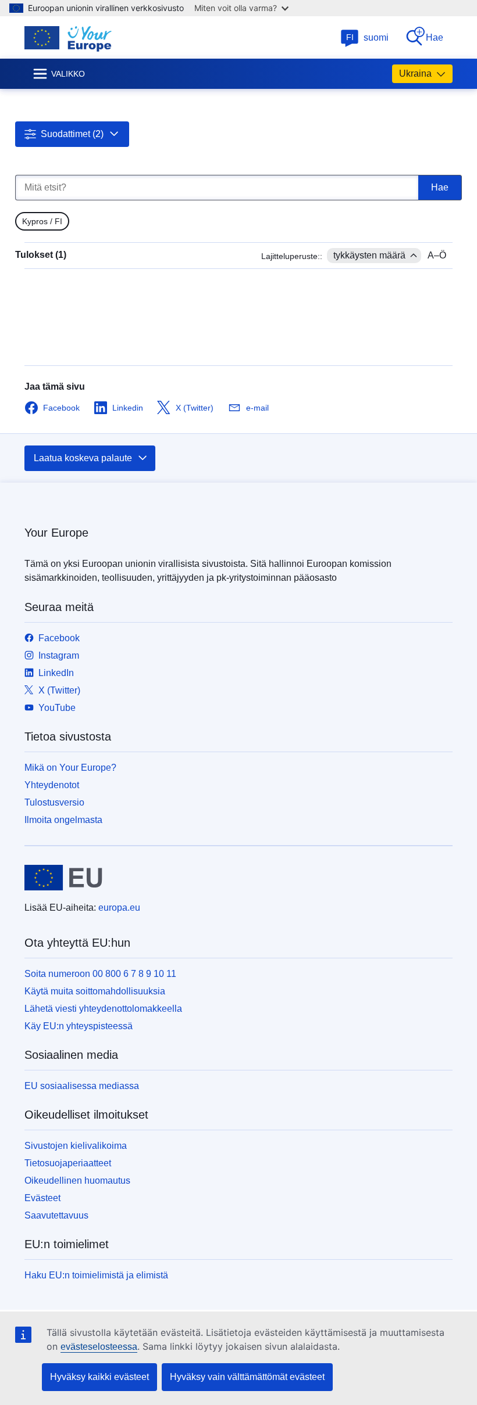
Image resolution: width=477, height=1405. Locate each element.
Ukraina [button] (415, 73)
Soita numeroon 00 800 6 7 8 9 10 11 (100, 974)
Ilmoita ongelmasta (63, 820)
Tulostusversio (54, 802)
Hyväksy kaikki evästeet (99, 1377)
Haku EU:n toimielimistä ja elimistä (96, 1275)
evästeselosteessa (98, 1347)
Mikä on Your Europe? (70, 767)
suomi (367, 37)
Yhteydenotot (51, 785)
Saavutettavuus (56, 1215)
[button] (72, 134)
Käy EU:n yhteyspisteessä (78, 1026)
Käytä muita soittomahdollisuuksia (94, 991)
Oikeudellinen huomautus (77, 1180)
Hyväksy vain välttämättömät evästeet (247, 1377)
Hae (434, 37)
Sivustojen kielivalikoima (75, 1146)
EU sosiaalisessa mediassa (81, 1086)
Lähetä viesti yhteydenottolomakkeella (103, 1009)
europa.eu (119, 907)
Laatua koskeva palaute (83, 458)
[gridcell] (42, 221)
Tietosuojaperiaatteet (67, 1163)
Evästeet (42, 1198)
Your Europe (56, 532)
